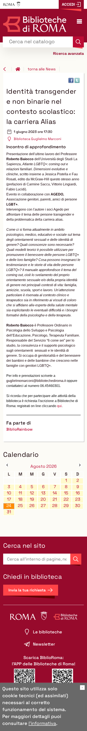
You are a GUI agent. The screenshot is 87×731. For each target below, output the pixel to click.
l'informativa (42, 723)
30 (77, 505)
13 (43, 493)
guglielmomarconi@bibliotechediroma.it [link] (36, 381)
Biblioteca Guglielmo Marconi (37, 139)
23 (77, 499)
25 (20, 505)
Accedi (68, 4)
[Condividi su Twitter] (77, 80)
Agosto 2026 (43, 466)
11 (20, 493)
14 (55, 493)
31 (9, 512)
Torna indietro (7, 69)
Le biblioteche (47, 632)
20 (43, 499)
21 (55, 499)
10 (9, 493)
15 (66, 493)
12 (32, 493)
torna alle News (42, 69)
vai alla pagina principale (19, 69)
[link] (36, 381)
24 (8, 505)
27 (43, 505)
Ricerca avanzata (68, 53)
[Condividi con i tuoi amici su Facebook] (70, 80)
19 (32, 499)
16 (78, 493)
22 (66, 499)
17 (9, 499)
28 (54, 505)
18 (20, 499)
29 (66, 505)
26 (31, 505)
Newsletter (44, 644)
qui (59, 406)
